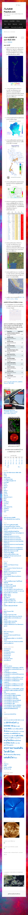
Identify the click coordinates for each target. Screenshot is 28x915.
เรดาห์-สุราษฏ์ (7, 657)
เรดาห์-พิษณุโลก (7, 653)
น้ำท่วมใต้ (16, 731)
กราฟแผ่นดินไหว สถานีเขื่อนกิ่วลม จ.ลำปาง (13, 679)
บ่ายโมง (12, 299)
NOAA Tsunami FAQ (8, 611)
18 (19, 462)
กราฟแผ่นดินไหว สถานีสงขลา (10, 672)
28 (8, 465)
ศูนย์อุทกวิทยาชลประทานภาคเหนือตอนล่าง (13, 549)
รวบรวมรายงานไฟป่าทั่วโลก (10, 714)
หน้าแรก (6, 21)
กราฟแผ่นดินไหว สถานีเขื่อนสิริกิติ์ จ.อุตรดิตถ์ (14, 689)
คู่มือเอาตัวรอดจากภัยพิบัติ (9, 517)
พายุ (5, 24)
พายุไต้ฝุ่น (7, 743)
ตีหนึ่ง (20, 297)
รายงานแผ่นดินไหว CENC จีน (10, 697)
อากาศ (20, 24)
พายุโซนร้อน (9, 740)
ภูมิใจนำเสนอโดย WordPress (14, 894)
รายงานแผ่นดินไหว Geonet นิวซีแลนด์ (12, 700)
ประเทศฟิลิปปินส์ (14, 733)
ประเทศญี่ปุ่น (6, 733)
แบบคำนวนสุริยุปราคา (9, 643)
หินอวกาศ (15, 24)
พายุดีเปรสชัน (18, 735)
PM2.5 (15, 726)
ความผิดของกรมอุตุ (8, 479)
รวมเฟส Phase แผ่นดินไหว (10, 693)
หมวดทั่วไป (6, 502)
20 (5, 463)
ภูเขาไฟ (5, 494)
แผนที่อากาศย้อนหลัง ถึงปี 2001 (11, 605)
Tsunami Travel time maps (10, 614)
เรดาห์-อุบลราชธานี (8, 658)
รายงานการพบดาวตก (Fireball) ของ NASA (13, 641)
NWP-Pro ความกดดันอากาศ (10, 573)
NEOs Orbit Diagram (9, 631)
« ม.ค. (7, 467)
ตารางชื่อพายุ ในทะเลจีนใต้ (10, 586)
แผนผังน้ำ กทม (7, 557)
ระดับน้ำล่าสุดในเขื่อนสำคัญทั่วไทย (11, 531)
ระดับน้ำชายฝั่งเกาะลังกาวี (9, 622)
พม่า (13, 736)
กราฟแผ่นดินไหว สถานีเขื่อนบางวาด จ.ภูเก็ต (13, 684)
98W (23, 720)
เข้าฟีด (5, 765)
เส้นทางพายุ (16, 754)
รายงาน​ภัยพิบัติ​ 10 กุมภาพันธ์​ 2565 (10, 38)
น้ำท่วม (18, 21)
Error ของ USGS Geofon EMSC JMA (12, 472)
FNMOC (5, 566)
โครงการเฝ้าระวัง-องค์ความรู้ (17, 27)
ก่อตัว (18, 726)
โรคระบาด (6, 383)
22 (10, 463)
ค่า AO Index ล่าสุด (8, 584)
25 (19, 463)
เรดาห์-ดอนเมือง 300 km (9, 652)
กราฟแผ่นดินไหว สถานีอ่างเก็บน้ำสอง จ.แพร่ (13, 677)
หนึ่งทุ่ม (16, 299)
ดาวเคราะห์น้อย (15, 729)
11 (19, 460)
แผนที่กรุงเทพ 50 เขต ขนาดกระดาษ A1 (12, 556)
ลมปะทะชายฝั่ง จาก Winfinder (11, 592)
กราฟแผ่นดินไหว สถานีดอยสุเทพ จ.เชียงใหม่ (13, 667)
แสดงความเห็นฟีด (8, 767)
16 (13, 462)
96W (19, 720)
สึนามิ (9, 24)
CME (18, 723)
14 (8, 462)
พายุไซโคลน (17, 740)
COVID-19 (8, 725)
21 (8, 463)
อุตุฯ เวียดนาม (7, 597)
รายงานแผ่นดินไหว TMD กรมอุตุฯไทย (12, 707)
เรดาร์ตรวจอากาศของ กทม (10, 600)
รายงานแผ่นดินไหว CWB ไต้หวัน (11, 698)
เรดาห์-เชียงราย (7, 660)
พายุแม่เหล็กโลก (17, 737)
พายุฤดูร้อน (6, 737)
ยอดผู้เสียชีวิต (10, 745)
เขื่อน (5, 505)
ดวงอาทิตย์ (12, 21)
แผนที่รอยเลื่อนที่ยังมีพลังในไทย (11, 708)
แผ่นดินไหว (6, 27)
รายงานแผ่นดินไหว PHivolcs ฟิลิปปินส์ (12, 705)
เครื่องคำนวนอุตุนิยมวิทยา (9, 599)
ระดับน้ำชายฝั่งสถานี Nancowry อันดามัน (13, 616)
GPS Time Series (8, 666)
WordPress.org (7, 769)
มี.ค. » (19, 467)
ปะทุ (19, 733)
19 (21, 462)
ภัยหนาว (6, 490)
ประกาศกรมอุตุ (21, 731)
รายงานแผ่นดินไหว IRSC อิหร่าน (11, 702)
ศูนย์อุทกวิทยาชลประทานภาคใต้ (11, 551)
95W (16, 720)
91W (7, 720)
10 (16, 460)
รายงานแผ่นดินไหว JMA (9, 703)
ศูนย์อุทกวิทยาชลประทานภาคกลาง (11, 536)
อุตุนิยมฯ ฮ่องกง (7, 594)
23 (13, 463)
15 (10, 462)
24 (16, 463)
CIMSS (5, 563)
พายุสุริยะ (11, 738)
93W (11, 720)
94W (14, 720)
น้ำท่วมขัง (11, 731)
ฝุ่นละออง (9, 735)
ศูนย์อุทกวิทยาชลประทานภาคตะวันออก (12, 539)
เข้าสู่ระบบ (6, 764)
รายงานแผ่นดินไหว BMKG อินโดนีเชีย (12, 695)
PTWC (5, 613)
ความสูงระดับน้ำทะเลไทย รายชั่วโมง (12, 526)
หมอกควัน (6, 503)
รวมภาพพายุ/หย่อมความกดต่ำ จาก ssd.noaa (14, 591)
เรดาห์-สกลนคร (7, 655)
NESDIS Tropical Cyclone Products (12, 571)
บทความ (6, 485)
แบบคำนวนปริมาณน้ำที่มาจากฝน (11, 554)
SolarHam (6, 633)
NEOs (5, 474)
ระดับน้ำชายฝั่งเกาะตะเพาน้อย (10, 621)
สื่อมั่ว (5, 500)
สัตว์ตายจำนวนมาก (8, 497)
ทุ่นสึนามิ (21, 729)
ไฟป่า (5, 511)
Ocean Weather (7, 574)
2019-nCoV (11, 722)
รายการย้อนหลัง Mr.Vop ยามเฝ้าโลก (12, 519)
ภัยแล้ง (5, 492)
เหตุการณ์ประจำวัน (13, 381)
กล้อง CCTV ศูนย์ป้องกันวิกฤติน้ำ (11, 524)
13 (5, 462)
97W (21, 720)
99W (5, 723)
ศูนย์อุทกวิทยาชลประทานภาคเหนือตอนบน (13, 547)
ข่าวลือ (5, 475)
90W (5, 720)
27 (5, 465)
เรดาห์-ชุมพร (6, 650)
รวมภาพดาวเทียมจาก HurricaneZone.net (13, 589)
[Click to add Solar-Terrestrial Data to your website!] (14, 444)
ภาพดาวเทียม (17, 743)
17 (16, 462)
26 (21, 463)
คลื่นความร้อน (7, 477)
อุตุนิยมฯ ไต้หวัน (7, 596)
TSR (5, 579)
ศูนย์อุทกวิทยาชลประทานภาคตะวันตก (12, 538)
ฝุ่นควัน (5, 487)
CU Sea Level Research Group (11, 565)
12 (21, 460)
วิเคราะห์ (6, 495)
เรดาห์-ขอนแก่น (7, 649)
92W (9, 720)
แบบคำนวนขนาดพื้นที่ (9, 552)
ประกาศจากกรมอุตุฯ (8, 587)
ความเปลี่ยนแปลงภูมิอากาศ (10, 480)
